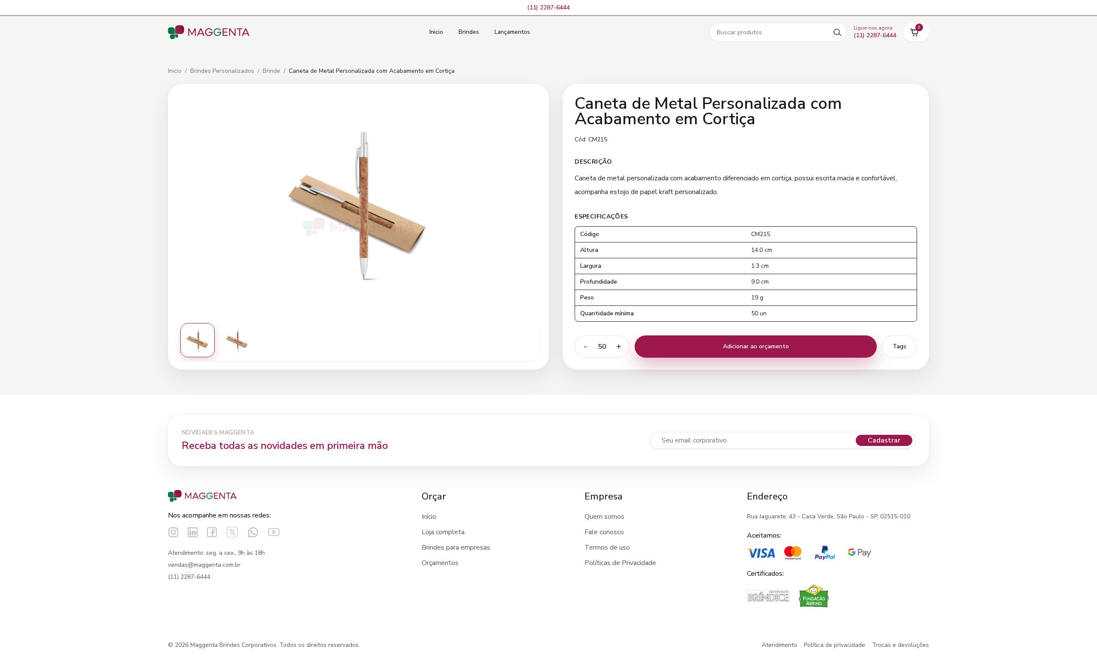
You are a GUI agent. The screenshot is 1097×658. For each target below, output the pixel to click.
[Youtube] (273, 532)
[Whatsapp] (253, 532)
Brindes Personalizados (222, 71)
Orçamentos (440, 563)
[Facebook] (212, 532)
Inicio (436, 32)
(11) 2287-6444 (189, 577)
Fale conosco (604, 532)
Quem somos (604, 516)
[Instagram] (173, 532)
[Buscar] (837, 32)
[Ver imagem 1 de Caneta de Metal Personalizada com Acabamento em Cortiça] (197, 340)
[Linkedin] (192, 532)
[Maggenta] (208, 32)
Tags (899, 346)
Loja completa (443, 532)
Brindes (469, 32)
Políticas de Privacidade (620, 563)
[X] (232, 532)
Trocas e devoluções (900, 645)
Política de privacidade (834, 645)
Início (429, 516)
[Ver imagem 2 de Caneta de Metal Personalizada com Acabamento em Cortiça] (237, 340)
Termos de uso (607, 547)
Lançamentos (512, 32)
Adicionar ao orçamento (756, 346)
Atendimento (779, 645)
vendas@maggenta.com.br (204, 565)
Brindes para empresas (456, 547)
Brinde (271, 71)
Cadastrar (884, 440)
